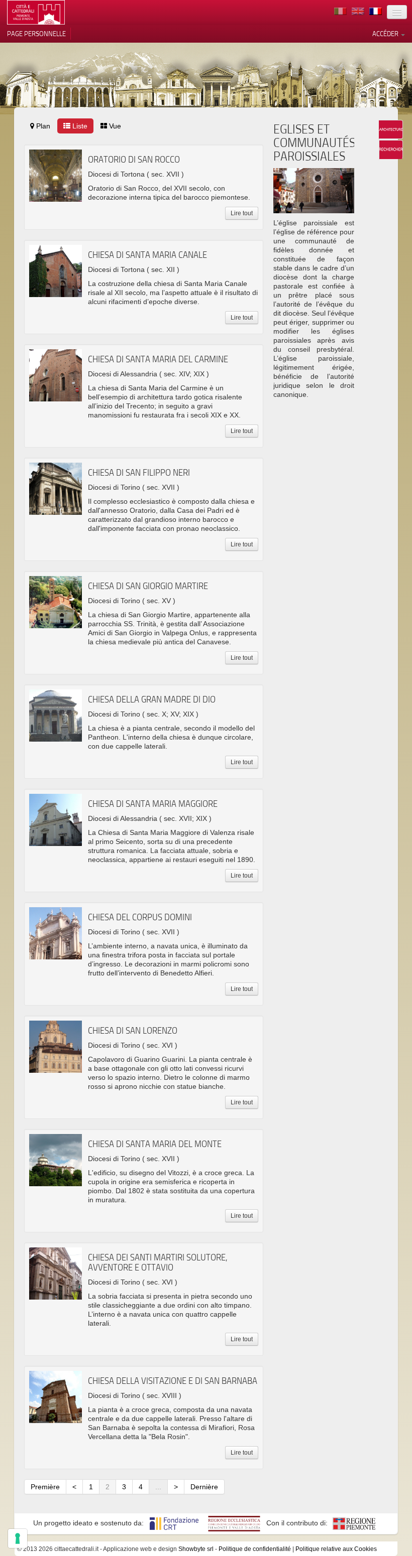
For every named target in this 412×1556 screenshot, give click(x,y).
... (158, 1487)
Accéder (386, 33)
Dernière (204, 1487)
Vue (114, 126)
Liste (78, 126)
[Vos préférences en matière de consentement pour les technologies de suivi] (17, 1538)
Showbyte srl (196, 1548)
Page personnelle (36, 33)
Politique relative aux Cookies (336, 1548)
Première (45, 1487)
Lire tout (242, 213)
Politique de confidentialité (255, 1548)
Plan (42, 126)
